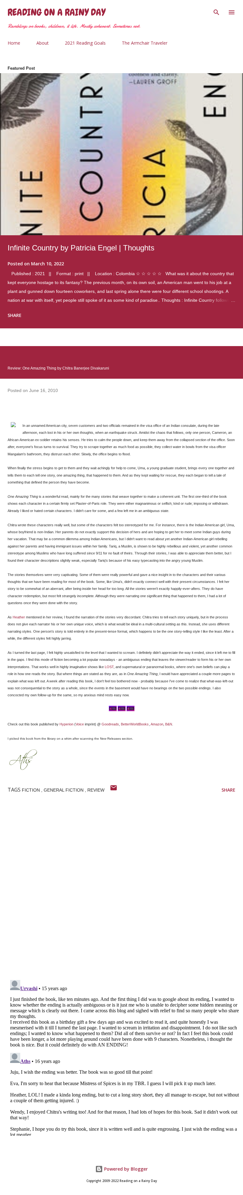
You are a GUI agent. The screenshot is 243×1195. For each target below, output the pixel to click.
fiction (31, 790)
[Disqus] (125, 892)
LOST (109, 667)
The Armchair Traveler (144, 43)
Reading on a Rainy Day (56, 12)
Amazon (157, 724)
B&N (168, 724)
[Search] (216, 11)
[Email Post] (113, 790)
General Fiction (64, 790)
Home (14, 43)
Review (95, 790)
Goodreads (110, 724)
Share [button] (15, 315)
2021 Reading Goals (85, 43)
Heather (19, 617)
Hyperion (66, 724)
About (42, 43)
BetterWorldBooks (135, 724)
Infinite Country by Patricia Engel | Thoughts (81, 247)
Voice (80, 724)
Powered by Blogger (125, 1169)
